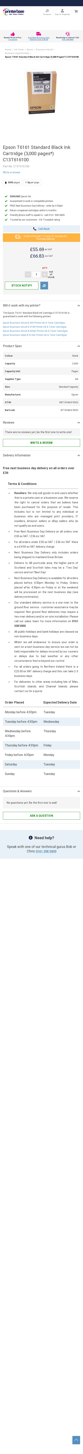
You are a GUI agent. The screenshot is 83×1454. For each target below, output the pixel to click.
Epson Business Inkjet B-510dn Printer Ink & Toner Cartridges (35, 335)
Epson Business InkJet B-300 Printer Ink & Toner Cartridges (34, 322)
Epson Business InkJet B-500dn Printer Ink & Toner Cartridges (35, 331)
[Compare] (44, 285)
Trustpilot (12, 40)
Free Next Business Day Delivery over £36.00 (38, 39)
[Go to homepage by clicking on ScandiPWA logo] (13, 12)
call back (44, 229)
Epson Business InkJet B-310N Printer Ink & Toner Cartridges (35, 327)
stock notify (21, 285)
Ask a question (41, 815)
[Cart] (76, 11)
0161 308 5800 (67, 40)
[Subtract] (28, 274)
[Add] (45, 274)
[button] (41, 93)
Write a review (11, 172)
